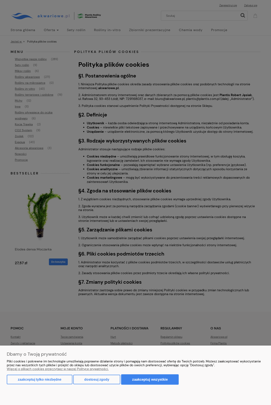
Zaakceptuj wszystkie (150, 379)
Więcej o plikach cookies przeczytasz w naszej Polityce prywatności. (58, 369)
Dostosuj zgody (96, 379)
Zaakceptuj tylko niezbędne (39, 379)
